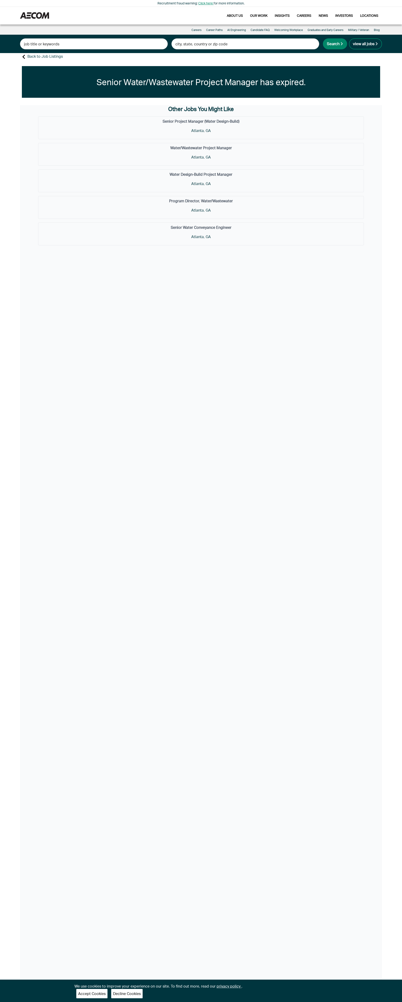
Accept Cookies (92, 993)
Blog (377, 30)
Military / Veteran (358, 30)
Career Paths (214, 30)
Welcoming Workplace (288, 30)
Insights (282, 15)
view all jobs (364, 43)
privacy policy (229, 986)
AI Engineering (236, 30)
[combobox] (94, 43)
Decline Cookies (127, 993)
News (323, 15)
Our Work (259, 15)
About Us (235, 15)
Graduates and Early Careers (325, 30)
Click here (206, 3)
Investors (344, 15)
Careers (304, 15)
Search (333, 43)
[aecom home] (34, 15)
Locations (369, 15)
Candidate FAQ (260, 30)
